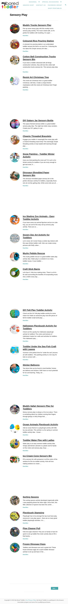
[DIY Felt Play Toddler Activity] (15, 313)
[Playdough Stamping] (15, 516)
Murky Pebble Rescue (34, 253)
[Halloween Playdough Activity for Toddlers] (15, 329)
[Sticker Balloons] (15, 368)
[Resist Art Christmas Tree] (15, 81)
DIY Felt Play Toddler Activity (37, 310)
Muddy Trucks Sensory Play (37, 25)
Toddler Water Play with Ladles (38, 440)
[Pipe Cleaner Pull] (15, 532)
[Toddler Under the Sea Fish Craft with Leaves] (15, 350)
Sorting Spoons (31, 497)
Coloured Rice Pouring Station (38, 41)
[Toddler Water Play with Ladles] (15, 444)
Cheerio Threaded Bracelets (37, 136)
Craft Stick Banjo (31, 269)
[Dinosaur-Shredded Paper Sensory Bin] (15, 176)
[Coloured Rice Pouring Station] (15, 44)
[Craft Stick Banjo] (15, 272)
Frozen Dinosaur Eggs (34, 544)
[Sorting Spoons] (15, 500)
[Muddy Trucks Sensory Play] (15, 28)
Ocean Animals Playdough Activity (40, 424)
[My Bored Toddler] (10, 5)
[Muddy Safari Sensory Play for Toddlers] (15, 409)
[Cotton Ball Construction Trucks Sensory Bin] (15, 60)
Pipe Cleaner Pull (31, 528)
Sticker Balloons (31, 365)
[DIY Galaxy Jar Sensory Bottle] (15, 124)
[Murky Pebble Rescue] (15, 257)
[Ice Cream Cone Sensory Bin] (15, 459)
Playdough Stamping (33, 512)
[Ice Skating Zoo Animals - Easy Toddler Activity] (15, 220)
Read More (25, 35)
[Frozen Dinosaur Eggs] (15, 547)
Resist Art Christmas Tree (36, 77)
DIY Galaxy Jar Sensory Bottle (38, 120)
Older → (55, 588)
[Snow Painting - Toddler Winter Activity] (15, 157)
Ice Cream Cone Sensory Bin (37, 456)
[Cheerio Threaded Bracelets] (15, 140)
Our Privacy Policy (31, 600)
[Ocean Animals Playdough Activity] (15, 428)
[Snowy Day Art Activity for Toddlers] (15, 238)
